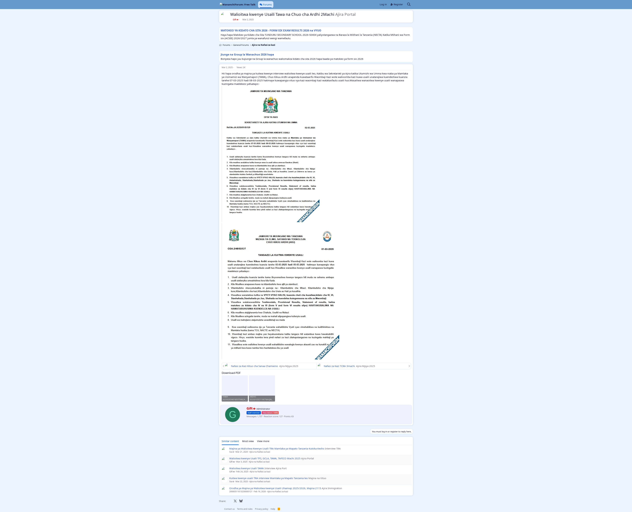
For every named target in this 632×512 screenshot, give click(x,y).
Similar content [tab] (230, 441)
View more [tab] (263, 441)
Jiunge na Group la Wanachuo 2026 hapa (247, 54)
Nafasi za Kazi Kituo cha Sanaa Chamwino (255, 366)
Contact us (229, 508)
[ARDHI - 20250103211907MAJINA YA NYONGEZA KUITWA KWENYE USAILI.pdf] (262, 388)
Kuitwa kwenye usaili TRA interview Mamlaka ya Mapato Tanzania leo (268, 478)
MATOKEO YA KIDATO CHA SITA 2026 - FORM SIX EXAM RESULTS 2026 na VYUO (271, 30)
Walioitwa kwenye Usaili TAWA (246, 468)
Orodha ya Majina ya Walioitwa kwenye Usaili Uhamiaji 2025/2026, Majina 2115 (275, 488)
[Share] (410, 67)
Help (273, 508)
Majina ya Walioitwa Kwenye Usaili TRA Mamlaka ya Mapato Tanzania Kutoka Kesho (276, 448)
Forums (267, 4)
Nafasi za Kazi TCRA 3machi (340, 366)
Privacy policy (261, 508)
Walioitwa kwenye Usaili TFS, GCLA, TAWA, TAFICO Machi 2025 (265, 458)
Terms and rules (244, 508)
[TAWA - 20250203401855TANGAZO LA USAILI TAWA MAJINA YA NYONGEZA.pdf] (235, 388)
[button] (220, 509)
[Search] (409, 4)
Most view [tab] (248, 441)
